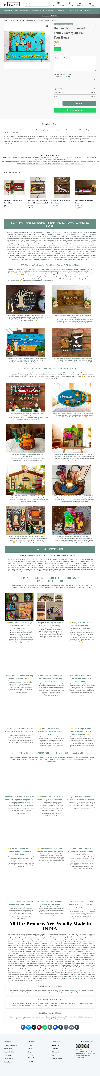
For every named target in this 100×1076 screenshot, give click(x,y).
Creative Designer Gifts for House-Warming (50, 753)
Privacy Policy (32, 1058)
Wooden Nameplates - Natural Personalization (52, 159)
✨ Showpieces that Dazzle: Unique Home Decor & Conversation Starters (80, 625)
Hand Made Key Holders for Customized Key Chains (27, 495)
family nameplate (37, 161)
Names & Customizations (61, 55)
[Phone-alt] (50, 1027)
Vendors (11, 20)
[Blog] (66, 1027)
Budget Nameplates (58, 5)
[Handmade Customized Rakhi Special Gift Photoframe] (95, 25)
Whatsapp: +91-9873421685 (50, 16)
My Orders (55, 1048)
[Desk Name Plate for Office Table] (85, 187)
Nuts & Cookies (9, 1052)
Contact (30, 1061)
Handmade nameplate (23, 163)
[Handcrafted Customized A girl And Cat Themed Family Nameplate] (93, 25)
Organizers (7, 1055)
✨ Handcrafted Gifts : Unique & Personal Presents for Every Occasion (19, 625)
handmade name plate (58, 161)
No (69, 77)
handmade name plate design (72, 161)
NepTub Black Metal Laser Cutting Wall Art (64, 951)
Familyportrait (47, 161)
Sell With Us (55, 1052)
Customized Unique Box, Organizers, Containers (73, 536)
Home (5, 20)
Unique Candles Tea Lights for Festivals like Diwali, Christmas (73, 495)
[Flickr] (55, 1027)
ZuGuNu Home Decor (42, 951)
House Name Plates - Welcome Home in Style (21, 157)
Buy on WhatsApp (15, 206)
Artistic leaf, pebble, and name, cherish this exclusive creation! (38, 202)
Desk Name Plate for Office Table (84, 202)
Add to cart (79, 103)
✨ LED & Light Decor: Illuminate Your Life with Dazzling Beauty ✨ (80, 731)
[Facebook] (23, 1027)
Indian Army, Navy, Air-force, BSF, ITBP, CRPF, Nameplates (27, 358)
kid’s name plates (75, 990)
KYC (53, 1055)
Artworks (70, 5)
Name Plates (8, 1048)
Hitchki (55, 938)
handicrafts (13, 940)
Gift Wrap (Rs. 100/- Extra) (62, 74)
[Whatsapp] (44, 1027)
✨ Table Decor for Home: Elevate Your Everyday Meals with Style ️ (50, 731)
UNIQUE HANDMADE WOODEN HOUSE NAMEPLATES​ (50, 265)
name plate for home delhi (43, 163)
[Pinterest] (39, 1027)
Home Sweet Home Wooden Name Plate (13, 202)
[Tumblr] (60, 1027)
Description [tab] (46, 124)
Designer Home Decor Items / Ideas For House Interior (50, 579)
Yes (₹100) (59, 77)
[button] (91, 4)
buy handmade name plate (12, 161)
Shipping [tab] (55, 124)
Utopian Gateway (15, 951)
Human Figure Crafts (10, 1045)
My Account (80, 5)
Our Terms (31, 1055)
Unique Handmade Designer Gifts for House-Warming (50, 368)
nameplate (68, 163)
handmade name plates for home (90, 161)
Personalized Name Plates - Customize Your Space (58, 157)
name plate (32, 163)
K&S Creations (20, 20)
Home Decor (73, 1017)
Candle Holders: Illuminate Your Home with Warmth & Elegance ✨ (50, 678)
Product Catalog (57, 1058)
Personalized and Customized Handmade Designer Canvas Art (73, 454)
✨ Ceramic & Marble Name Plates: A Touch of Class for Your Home (80, 904)
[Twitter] (28, 1027)
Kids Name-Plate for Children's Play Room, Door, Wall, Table (73, 413)
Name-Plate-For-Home (57, 163)
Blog (29, 1052)
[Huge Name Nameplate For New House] (61, 187)
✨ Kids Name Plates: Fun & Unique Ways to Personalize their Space (19, 851)
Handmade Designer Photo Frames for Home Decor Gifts (27, 536)
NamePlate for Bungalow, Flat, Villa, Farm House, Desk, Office (27, 315)
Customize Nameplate (26, 161)
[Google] (71, 1027)
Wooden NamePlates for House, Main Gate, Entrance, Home (73, 358)
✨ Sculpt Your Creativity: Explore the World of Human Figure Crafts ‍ (80, 851)
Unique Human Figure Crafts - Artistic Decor (85, 157)
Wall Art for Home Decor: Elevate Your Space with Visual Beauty (81, 678)
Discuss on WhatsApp (76, 110)
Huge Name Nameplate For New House (60, 202)
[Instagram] (33, 1027)
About (30, 1048)
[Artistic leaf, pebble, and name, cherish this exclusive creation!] (38, 187)
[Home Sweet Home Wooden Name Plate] (14, 187)
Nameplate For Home (77, 163)
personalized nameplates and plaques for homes (82, 234)
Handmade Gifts (9, 1058)
